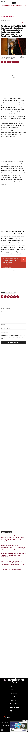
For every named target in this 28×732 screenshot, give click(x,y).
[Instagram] (12, 682)
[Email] (17, 62)
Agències (5, 75)
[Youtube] (17, 682)
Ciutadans (8, 292)
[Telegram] (11, 62)
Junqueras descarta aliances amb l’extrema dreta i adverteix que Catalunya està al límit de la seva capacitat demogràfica (13, 538)
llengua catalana (14, 292)
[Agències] (2, 76)
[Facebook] (5, 62)
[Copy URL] (14, 62)
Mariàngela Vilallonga (5, 294)
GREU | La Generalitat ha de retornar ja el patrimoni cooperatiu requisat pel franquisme (13, 555)
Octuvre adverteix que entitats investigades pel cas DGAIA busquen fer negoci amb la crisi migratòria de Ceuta (13, 547)
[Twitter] (8, 62)
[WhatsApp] (2, 62)
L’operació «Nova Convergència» (11, 569)
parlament (13, 294)
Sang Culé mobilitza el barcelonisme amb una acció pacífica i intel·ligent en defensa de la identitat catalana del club (13, 563)
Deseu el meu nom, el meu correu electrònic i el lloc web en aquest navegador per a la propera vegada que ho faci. (13, 337)
